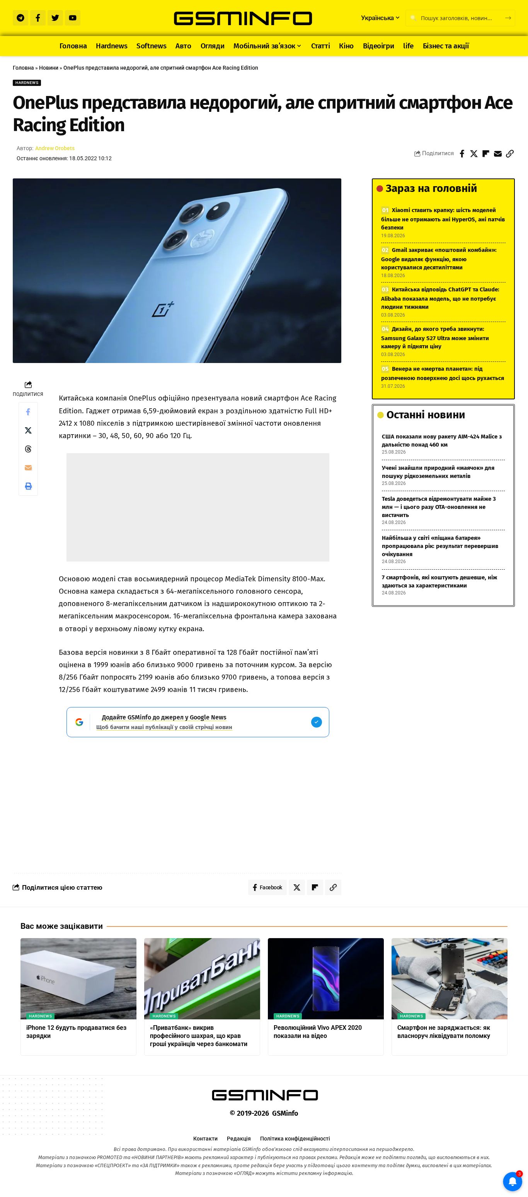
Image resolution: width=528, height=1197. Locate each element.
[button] (509, 153)
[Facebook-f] (38, 18)
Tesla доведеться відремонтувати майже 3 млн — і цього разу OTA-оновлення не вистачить (439, 507)
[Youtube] (72, 18)
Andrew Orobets (55, 148)
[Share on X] (473, 153)
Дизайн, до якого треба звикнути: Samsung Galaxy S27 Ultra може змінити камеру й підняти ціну (435, 337)
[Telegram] (20, 18)
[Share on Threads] (28, 449)
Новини (48, 68)
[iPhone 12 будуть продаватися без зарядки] (78, 978)
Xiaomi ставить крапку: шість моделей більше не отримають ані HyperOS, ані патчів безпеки (443, 219)
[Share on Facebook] (461, 153)
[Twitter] (55, 18)
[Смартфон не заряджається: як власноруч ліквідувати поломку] (450, 978)
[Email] (497, 153)
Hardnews (26, 82)
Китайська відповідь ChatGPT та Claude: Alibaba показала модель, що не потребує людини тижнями (440, 298)
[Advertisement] (197, 507)
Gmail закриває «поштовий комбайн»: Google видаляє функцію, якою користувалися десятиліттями (439, 259)
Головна (23, 68)
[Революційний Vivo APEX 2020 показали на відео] (326, 978)
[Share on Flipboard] (485, 153)
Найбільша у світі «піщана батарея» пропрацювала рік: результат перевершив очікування (440, 546)
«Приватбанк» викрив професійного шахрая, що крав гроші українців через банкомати (198, 1036)
